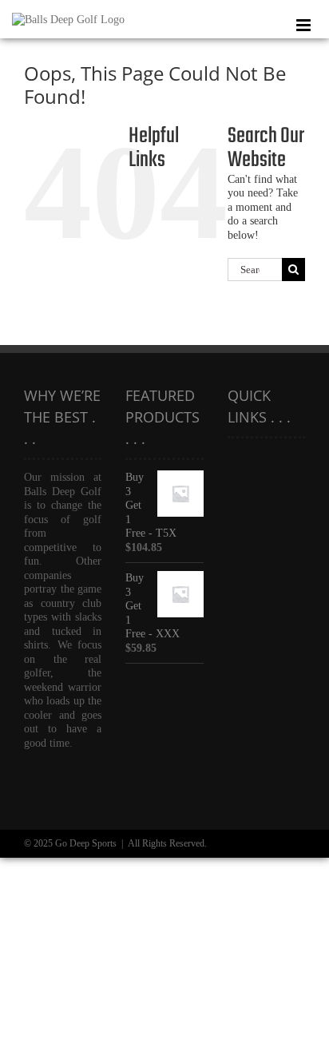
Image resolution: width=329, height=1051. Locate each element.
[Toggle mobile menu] (304, 25)
